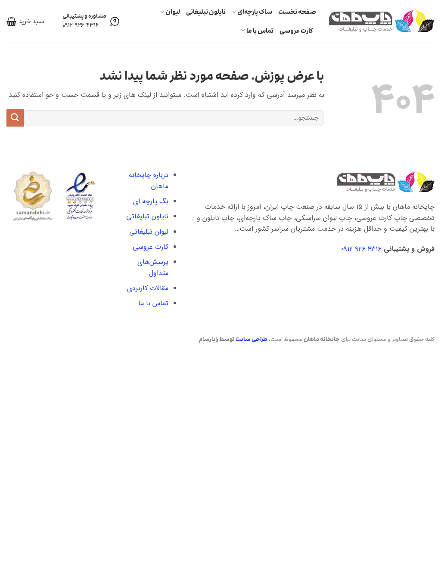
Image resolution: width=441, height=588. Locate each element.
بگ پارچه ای (150, 201)
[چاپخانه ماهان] (382, 21)
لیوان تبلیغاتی (148, 231)
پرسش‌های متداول (152, 268)
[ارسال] (15, 117)
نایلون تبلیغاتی (206, 11)
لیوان (172, 11)
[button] (25, 21)
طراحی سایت (251, 339)
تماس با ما (259, 30)
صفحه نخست (297, 11)
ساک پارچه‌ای (254, 11)
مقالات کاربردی (147, 288)
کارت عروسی (296, 30)
